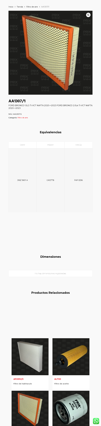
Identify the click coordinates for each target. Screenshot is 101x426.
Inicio (10, 7)
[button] (88, 15)
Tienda (20, 7)
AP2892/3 (18, 379)
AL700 (57, 379)
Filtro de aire (32, 7)
